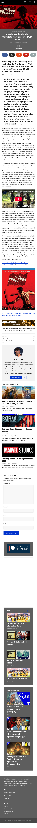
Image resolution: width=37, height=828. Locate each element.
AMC (3, 313)
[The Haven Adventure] (18, 672)
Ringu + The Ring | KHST (15, 661)
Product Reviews (17, 31)
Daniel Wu (18, 313)
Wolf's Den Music (9, 799)
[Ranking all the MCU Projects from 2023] (18, 450)
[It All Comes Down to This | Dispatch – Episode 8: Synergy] (18, 723)
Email (5, 515)
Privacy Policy (8, 796)
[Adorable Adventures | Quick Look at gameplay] (18, 698)
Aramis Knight (10, 313)
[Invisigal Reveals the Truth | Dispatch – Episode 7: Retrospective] (18, 748)
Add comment (18, 48)
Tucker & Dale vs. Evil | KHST (17, 643)
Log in (6, 806)
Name (5, 507)
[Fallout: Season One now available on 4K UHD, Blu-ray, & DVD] (18, 392)
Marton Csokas (15, 315)
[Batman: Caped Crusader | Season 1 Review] (18, 420)
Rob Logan (12, 406)
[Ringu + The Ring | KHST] (18, 654)
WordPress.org (8, 814)
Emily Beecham (27, 313)
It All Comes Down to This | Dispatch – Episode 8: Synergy (16, 734)
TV (24, 31)
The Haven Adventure (17, 679)
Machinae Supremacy (10, 792)
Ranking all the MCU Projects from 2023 (17, 460)
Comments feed (9, 811)
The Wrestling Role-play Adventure (16, 624)
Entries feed (8, 809)
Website (6, 524)
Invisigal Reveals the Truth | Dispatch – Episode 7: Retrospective (16, 760)
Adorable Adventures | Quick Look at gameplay (16, 709)
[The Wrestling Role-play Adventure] (18, 617)
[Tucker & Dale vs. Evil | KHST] (18, 635)
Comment (7, 483)
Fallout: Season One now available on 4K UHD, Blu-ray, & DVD (18, 402)
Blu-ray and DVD (8, 265)
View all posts (16, 377)
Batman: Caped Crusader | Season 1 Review (17, 430)
